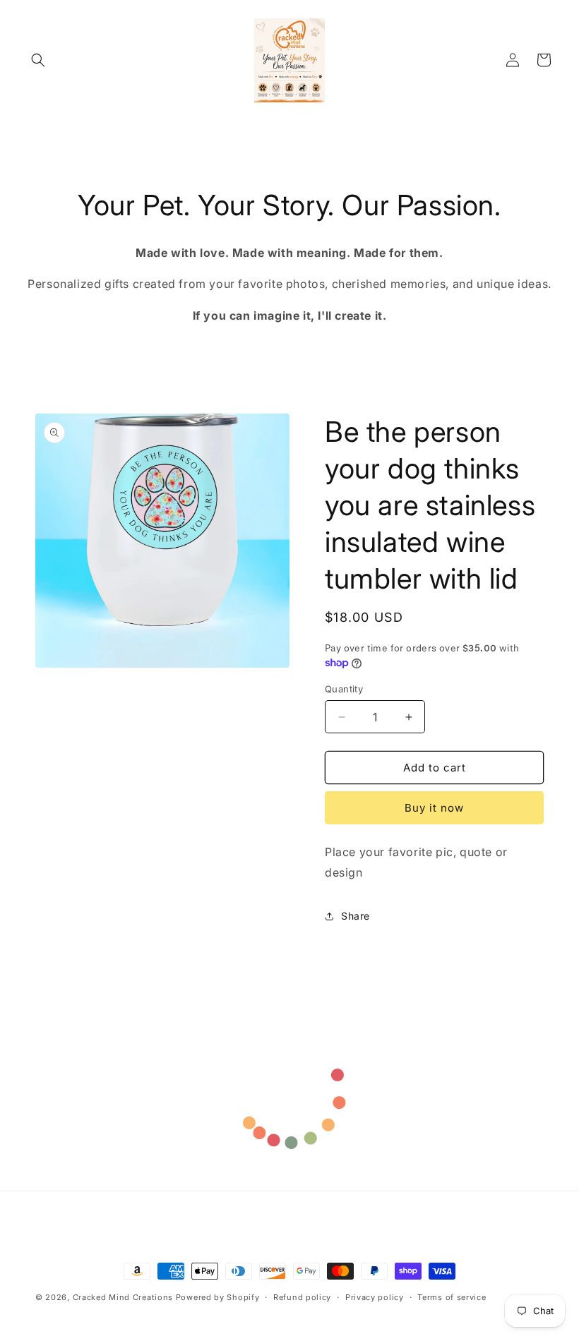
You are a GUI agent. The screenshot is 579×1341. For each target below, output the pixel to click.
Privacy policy (374, 1297)
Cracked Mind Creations (124, 1297)
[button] (38, 60)
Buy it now (434, 807)
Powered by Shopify (218, 1297)
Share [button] (355, 916)
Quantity (344, 688)
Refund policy (302, 1297)
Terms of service (451, 1297)
